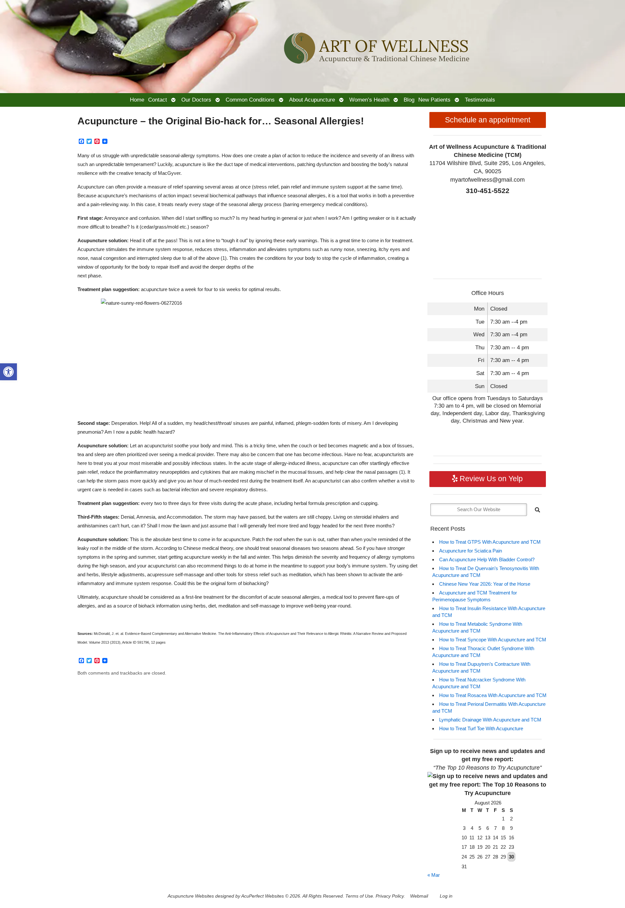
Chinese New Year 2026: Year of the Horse (484, 584)
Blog (409, 100)
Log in (446, 896)
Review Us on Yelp (490, 479)
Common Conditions (250, 100)
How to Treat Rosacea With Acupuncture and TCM (493, 695)
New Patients (434, 100)
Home (137, 100)
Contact (157, 100)
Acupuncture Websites (191, 896)
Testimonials (480, 100)
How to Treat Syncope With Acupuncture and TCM (492, 639)
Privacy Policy (390, 896)
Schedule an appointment (487, 120)
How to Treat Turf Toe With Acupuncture (481, 728)
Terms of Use (359, 896)
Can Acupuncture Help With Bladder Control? (487, 559)
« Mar (433, 875)
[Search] (537, 510)
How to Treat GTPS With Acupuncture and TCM (490, 542)
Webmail (419, 896)
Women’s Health (369, 100)
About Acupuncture (312, 100)
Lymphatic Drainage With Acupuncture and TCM (490, 719)
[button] (8, 371)
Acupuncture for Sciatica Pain (470, 550)
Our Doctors (196, 100)
